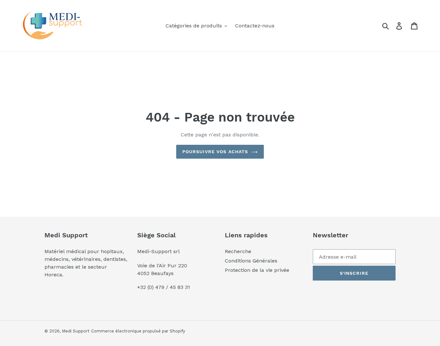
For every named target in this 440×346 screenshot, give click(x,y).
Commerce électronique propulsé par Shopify (138, 331)
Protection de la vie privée (257, 270)
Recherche (238, 251)
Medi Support (76, 331)
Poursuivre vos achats (215, 151)
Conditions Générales (251, 261)
